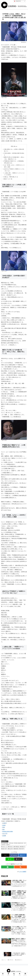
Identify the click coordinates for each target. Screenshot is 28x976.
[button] (18, 859)
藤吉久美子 (5, 848)
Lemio (3, 825)
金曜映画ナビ (5, 841)
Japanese (18, 1)
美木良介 (11, 846)
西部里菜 (16, 848)
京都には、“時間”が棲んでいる (11, 176)
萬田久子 (23, 846)
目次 (12, 146)
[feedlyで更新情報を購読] (7, 867)
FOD (3, 827)
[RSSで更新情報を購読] (20, 867)
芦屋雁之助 (17, 846)
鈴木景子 (22, 848)
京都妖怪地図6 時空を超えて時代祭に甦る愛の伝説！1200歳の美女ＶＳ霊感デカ (14, 844)
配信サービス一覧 (8, 179)
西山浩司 (11, 848)
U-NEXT (4, 823)
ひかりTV (4, 833)
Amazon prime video (7, 831)
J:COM (4, 835)
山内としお (5, 846)
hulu (3, 829)
